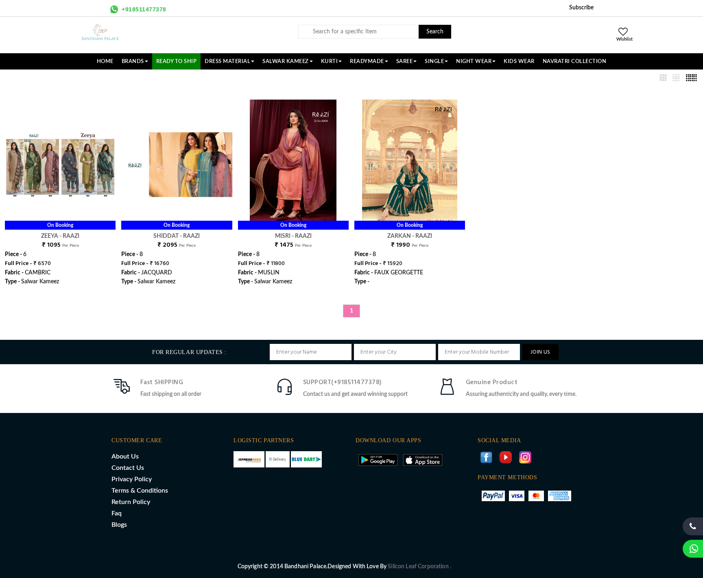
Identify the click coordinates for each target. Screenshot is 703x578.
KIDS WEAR (519, 61)
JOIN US (540, 352)
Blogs (119, 525)
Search (434, 32)
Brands (133, 61)
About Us (125, 456)
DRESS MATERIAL (227, 61)
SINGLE (434, 61)
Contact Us (127, 468)
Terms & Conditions (139, 490)
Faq (116, 513)
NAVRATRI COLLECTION (575, 61)
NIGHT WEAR (473, 61)
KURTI (329, 61)
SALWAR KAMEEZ (285, 61)
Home (105, 61)
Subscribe (581, 8)
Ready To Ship (176, 61)
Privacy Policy (131, 479)
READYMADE (367, 61)
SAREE (404, 61)
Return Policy (130, 502)
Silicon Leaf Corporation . (419, 566)
